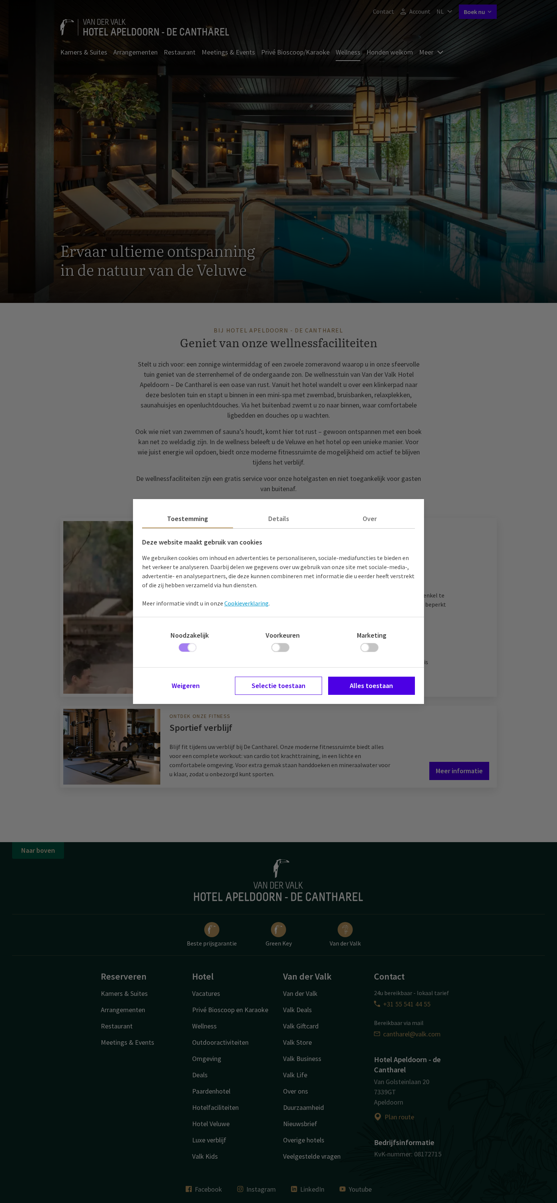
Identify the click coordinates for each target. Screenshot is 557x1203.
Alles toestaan (371, 685)
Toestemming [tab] (187, 518)
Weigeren (186, 685)
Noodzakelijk (190, 635)
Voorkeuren (283, 635)
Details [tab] (278, 518)
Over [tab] (370, 518)
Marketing (371, 635)
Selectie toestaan (278, 685)
